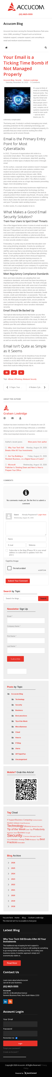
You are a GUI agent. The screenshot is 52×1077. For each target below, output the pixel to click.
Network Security (30, 379)
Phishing (18, 379)
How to (18, 737)
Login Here (42, 515)
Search (43, 598)
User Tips (29, 829)
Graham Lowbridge (31, 80)
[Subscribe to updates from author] (12, 418)
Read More (12, 963)
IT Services (26, 836)
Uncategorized (21, 759)
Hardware (10, 832)
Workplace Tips (34, 839)
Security (18, 80)
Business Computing (23, 820)
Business (19, 710)
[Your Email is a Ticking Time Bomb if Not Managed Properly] (17, 100)
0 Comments (35, 82)
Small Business (25, 823)
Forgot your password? (12, 1048)
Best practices (21, 716)
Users (15, 832)
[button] (46, 47)
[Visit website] (4, 418)
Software (17, 823)
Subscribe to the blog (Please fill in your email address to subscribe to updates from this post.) (27, 552)
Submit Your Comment (18, 581)
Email (11, 379)
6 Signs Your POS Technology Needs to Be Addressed (18, 387)
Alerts (17, 748)
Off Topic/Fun (20, 754)
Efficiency (27, 826)
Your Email (8, 1019)
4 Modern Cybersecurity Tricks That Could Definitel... (39, 387)
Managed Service (35, 836)
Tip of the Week (21, 721)
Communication (37, 820)
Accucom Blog (8, 80)
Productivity (39, 829)
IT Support (11, 820)
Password (7, 1028)
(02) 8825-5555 (25, 14)
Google (28, 832)
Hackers (10, 823)
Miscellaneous (21, 727)
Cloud (17, 732)
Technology (19, 699)
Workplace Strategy (18, 839)
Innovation (21, 842)
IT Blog (18, 743)
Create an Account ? (10, 1052)
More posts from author (37, 442)
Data (27, 839)
